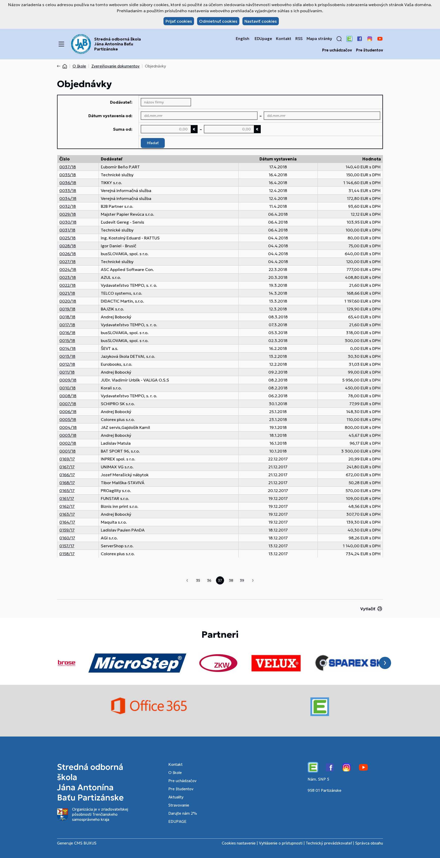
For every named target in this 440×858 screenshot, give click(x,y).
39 (242, 580)
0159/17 (67, 530)
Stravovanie (178, 805)
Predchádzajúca (187, 580)
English (242, 38)
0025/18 (67, 237)
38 (231, 580)
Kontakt (283, 38)
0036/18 (67, 182)
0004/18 (68, 427)
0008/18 (67, 395)
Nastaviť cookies (260, 21)
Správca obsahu (369, 843)
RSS (298, 38)
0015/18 (67, 340)
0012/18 (67, 364)
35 (198, 580)
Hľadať (153, 143)
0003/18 (67, 435)
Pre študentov (369, 50)
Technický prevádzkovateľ (329, 843)
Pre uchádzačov (337, 50)
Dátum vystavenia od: (110, 115)
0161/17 (66, 498)
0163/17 (67, 514)
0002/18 (67, 443)
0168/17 (67, 482)
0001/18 (67, 451)
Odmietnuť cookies (218, 21)
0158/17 (67, 553)
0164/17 (67, 522)
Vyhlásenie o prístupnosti (280, 843)
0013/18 (67, 356)
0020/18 (67, 301)
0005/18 (67, 419)
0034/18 (67, 198)
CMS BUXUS (85, 843)
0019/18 (67, 308)
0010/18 (67, 387)
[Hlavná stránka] (64, 66)
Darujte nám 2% (182, 813)
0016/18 (67, 332)
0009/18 (67, 380)
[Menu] (61, 44)
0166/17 (67, 474)
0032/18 (67, 206)
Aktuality (176, 797)
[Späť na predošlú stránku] (59, 66)
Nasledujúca (253, 580)
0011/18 (67, 372)
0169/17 (67, 458)
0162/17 (67, 506)
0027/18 (67, 261)
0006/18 (67, 411)
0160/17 (67, 537)
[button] (339, 39)
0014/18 (67, 348)
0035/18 (67, 174)
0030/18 (67, 222)
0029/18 (67, 214)
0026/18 (67, 253)
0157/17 (66, 545)
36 (209, 580)
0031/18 (67, 230)
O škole (79, 66)
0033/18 (67, 190)
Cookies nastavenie (239, 843)
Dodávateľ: (121, 102)
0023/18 (67, 277)
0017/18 (67, 324)
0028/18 (67, 245)
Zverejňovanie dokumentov (115, 66)
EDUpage (263, 38)
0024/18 (67, 269)
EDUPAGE (177, 821)
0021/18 (67, 293)
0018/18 (67, 316)
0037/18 (67, 166)
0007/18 (67, 403)
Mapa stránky (319, 38)
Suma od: (122, 129)
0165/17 (67, 490)
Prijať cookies (179, 21)
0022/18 (67, 285)
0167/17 (67, 466)
